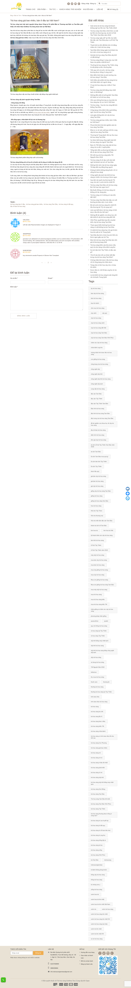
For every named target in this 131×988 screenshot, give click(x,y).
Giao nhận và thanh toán (87, 957)
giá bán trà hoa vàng (97, 481)
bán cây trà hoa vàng (97, 293)
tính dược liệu (95, 697)
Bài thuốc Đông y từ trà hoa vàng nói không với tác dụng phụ (102, 191)
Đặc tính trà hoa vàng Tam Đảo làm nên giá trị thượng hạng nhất (103, 241)
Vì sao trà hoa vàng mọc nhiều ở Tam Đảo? (103, 86)
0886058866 (54, 968)
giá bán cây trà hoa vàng (98, 476)
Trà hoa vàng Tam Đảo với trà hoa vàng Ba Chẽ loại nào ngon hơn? (103, 186)
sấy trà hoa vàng (96, 657)
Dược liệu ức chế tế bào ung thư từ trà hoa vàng (103, 271)
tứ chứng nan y (95, 884)
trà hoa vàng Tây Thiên (98, 809)
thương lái (106, 682)
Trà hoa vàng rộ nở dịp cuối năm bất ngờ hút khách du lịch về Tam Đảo (102, 161)
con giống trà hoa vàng (98, 359)
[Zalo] (128, 498)
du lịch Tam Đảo (96, 451)
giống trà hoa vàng (96, 496)
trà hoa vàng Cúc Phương (99, 743)
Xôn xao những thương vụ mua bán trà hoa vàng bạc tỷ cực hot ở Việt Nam (103, 101)
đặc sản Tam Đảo (96, 394)
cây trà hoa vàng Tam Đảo (99, 333)
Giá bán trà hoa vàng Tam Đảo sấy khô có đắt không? (103, 56)
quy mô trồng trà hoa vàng (99, 626)
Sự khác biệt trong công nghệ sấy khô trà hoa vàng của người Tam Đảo (103, 141)
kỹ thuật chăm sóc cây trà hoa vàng (101, 535)
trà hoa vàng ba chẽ (97, 711)
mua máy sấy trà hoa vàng (99, 589)
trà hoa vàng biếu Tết (97, 726)
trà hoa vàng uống (96, 850)
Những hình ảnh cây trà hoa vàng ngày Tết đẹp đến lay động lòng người (103, 166)
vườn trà (93, 909)
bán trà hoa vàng (96, 298)
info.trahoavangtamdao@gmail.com (61, 971)
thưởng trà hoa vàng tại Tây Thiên (101, 692)
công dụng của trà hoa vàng (99, 364)
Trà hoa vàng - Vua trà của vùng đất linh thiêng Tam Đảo (103, 106)
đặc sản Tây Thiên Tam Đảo (99, 403)
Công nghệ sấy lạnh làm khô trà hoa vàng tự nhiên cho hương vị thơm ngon (103, 176)
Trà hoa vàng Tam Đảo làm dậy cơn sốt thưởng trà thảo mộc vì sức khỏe (103, 201)
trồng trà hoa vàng (96, 879)
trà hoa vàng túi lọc (97, 845)
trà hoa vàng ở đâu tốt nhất (99, 762)
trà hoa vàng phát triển (98, 767)
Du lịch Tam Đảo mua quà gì (99, 456)
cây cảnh (93, 313)
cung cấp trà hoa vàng (98, 389)
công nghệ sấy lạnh (97, 384)
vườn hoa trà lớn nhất (97, 899)
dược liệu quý (95, 471)
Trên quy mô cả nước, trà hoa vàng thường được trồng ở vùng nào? (102, 71)
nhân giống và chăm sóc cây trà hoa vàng (102, 610)
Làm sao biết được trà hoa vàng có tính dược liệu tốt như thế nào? (103, 211)
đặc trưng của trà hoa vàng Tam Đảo (102, 418)
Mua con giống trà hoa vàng (99, 580)
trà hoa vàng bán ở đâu (17, 204)
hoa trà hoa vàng (96, 506)
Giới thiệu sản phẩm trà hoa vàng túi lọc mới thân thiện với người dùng (103, 81)
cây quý (104, 313)
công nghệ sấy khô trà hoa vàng (100, 379)
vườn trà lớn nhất (96, 929)
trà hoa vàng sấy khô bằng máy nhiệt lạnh (102, 783)
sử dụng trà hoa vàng (97, 662)
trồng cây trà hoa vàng (98, 874)
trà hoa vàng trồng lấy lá (98, 840)
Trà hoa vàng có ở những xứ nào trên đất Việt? (103, 196)
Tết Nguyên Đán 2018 (97, 667)
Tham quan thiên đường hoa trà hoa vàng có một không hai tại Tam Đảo (102, 226)
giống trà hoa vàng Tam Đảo (99, 501)
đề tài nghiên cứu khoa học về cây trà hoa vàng (102, 424)
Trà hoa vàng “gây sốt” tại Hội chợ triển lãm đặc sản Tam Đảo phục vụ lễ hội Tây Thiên (104, 40)
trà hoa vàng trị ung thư (98, 835)
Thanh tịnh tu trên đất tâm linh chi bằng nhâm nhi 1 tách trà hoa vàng (103, 46)
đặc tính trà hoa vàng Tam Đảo (100, 413)
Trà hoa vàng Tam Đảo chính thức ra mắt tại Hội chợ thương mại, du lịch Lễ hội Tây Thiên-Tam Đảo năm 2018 (104, 33)
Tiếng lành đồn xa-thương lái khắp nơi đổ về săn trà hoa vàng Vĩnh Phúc (103, 151)
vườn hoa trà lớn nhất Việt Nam (100, 904)
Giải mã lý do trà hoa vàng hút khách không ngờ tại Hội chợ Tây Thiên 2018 (103, 27)
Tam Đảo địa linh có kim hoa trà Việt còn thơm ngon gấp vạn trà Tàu (104, 236)
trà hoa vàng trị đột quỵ (66, 204)
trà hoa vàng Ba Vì (96, 716)
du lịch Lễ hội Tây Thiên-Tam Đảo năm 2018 (103, 445)
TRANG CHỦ (30, 9)
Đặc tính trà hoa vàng (97, 408)
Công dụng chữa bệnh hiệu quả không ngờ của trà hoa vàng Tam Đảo (103, 111)
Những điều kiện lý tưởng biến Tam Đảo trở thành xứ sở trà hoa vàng (104, 96)
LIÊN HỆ (100, 9)
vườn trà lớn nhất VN (97, 934)
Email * (50, 278)
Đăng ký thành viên (87, 964)
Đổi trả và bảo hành (87, 961)
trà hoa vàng (95, 706)
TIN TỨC (52, 9)
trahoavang (107, 860)
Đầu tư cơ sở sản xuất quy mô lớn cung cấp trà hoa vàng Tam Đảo (103, 131)
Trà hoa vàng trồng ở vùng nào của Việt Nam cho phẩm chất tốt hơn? (103, 61)
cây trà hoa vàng (96, 318)
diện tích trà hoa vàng (97, 435)
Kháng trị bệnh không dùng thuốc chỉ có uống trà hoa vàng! (103, 171)
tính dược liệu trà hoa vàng (99, 701)
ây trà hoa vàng (95, 288)
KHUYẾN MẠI (88, 9)
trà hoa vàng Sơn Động (98, 789)
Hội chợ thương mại (97, 515)
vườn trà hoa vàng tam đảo (99, 924)
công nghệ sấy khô (96, 374)
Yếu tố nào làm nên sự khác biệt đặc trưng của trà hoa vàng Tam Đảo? (102, 256)
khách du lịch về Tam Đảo (99, 525)
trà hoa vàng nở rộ (96, 757)
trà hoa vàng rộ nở (96, 772)
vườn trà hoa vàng (107, 909)
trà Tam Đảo (94, 860)
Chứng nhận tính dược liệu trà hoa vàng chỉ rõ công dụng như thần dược (104, 261)
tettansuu (94, 672)
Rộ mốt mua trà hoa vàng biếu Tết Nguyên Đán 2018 (101, 156)
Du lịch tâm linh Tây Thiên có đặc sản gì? (103, 251)
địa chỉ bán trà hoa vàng (17, 206)
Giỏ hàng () (113, 9)
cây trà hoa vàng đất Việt (98, 328)
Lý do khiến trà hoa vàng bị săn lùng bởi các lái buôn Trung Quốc (104, 276)
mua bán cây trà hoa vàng (99, 560)
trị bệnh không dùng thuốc (99, 870)
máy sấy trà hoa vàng (97, 555)
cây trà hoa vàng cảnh (97, 323)
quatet (106, 621)
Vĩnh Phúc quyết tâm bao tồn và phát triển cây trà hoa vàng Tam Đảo (102, 221)
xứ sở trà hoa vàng (96, 939)
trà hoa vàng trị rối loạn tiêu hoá (100, 830)
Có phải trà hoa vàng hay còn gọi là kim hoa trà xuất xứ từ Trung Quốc (103, 231)
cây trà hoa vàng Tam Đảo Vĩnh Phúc (102, 337)
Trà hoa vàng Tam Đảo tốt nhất (100, 799)
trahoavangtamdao (96, 865)
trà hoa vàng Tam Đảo (51, 204)
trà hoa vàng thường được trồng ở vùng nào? (101, 814)
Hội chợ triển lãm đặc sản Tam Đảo (101, 520)
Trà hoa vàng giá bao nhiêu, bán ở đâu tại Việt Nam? (103, 121)
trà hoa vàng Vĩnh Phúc (98, 855)
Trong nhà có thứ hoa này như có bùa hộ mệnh (103, 266)
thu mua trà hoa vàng (97, 677)
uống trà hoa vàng (96, 889)
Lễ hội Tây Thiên (96, 545)
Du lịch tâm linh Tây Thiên (99, 461)
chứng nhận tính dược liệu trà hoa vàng (101, 353)
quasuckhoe (94, 621)
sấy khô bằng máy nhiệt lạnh (99, 640)
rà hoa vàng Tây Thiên (98, 636)
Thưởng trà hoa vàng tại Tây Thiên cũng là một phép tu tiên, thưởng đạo (104, 66)
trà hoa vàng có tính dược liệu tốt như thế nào (102, 737)
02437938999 (54, 964)
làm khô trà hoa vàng (97, 540)
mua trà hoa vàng (96, 594)
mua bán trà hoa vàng (97, 565)
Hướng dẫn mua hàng (87, 952)
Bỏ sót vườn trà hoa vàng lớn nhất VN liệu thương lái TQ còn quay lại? (103, 206)
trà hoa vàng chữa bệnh (98, 731)
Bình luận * (14, 287)
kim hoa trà (94, 530)
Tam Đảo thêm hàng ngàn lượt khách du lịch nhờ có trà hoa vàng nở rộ (104, 51)
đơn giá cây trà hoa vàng (98, 440)
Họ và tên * (14, 278)
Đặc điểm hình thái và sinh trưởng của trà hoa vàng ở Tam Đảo (103, 76)
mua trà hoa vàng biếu (98, 599)
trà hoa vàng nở (96, 753)
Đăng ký (93, 3)
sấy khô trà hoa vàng (97, 645)
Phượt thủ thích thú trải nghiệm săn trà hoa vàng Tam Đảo (103, 126)
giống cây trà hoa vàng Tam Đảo (101, 491)
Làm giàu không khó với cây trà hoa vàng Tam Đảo (102, 116)
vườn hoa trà (95, 894)
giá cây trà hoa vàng (97, 486)
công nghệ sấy (95, 369)
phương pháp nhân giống (98, 616)
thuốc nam (94, 682)
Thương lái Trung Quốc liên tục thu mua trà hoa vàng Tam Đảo (103, 136)
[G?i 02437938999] (3, 979)
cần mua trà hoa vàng (97, 308)
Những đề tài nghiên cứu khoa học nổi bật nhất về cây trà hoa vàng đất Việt (103, 216)
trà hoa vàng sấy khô (97, 777)
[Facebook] (128, 493)
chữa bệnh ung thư (97, 347)
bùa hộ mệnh (95, 303)
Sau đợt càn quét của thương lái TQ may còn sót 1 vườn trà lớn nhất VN (102, 181)
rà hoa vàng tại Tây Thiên (99, 631)
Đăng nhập (85, 3)
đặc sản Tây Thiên (96, 398)
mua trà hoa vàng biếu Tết (99, 604)
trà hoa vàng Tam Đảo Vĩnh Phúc (101, 804)
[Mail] (128, 489)
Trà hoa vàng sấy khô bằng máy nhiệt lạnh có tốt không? (103, 91)
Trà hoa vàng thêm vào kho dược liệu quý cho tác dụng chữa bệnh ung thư (103, 246)
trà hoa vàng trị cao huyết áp (99, 820)
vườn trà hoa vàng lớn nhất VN (100, 919)
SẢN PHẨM (41, 9)
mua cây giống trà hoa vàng (99, 570)
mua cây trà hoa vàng (97, 575)
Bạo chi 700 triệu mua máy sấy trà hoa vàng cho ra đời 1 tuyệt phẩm (103, 146)
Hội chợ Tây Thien (96, 510)
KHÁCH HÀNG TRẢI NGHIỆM (70, 9)
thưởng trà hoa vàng (97, 687)
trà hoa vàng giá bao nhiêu (34, 204)
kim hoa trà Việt (108, 530)
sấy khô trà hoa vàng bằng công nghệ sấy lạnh (102, 651)
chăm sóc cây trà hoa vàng (99, 342)
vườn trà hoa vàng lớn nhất (99, 914)
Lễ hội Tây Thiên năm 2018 (99, 550)
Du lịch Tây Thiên (96, 466)
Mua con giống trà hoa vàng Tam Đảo (102, 584)
